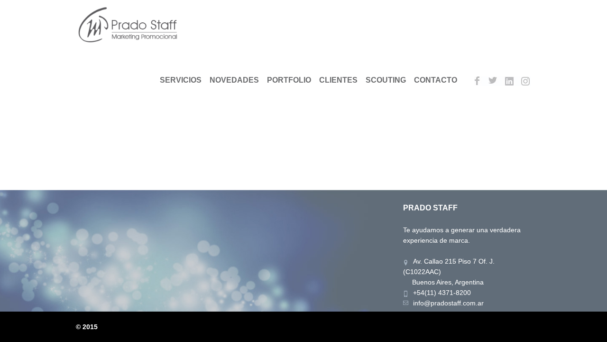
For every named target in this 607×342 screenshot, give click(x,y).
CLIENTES (338, 80)
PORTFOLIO (289, 80)
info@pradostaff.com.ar (448, 303)
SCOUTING (386, 80)
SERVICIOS (181, 80)
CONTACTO (435, 80)
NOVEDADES (234, 80)
